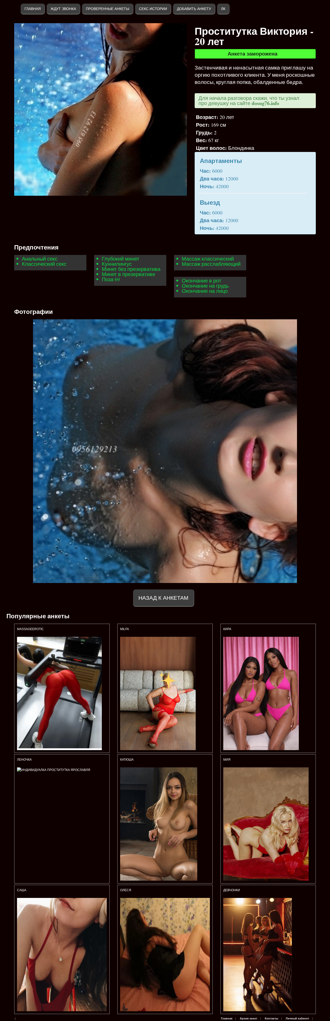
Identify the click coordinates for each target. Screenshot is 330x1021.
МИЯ (227, 759)
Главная (32, 9)
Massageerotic (30, 629)
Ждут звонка (63, 9)
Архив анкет (248, 1018)
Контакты (271, 1018)
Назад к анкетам (163, 598)
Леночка (24, 759)
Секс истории (153, 9)
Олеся (125, 890)
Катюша (127, 759)
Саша (21, 890)
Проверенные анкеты (107, 9)
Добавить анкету (194, 9)
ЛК (223, 9)
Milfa (124, 629)
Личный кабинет (297, 1018)
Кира (227, 629)
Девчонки (231, 890)
